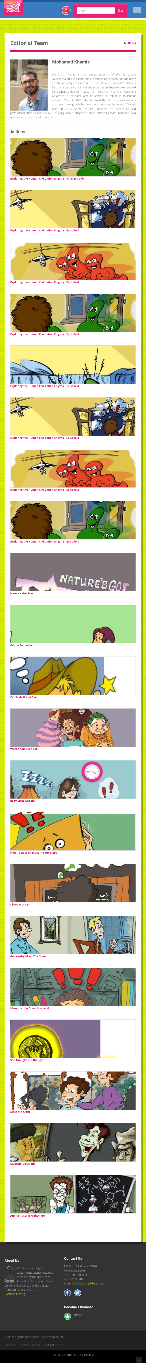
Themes (24, 1345)
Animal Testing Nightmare (27, 1215)
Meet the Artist (20, 1112)
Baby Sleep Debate (22, 801)
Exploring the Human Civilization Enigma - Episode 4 (44, 386)
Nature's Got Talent (23, 593)
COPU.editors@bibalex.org (87, 1283)
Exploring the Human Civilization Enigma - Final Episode (47, 178)
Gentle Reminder (21, 645)
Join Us (131, 43)
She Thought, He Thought (27, 1060)
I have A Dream (20, 904)
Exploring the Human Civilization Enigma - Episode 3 (44, 438)
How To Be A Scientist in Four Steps (33, 852)
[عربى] (67, 12)
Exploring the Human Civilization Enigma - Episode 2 (44, 489)
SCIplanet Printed (53, 1345)
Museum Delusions (22, 1164)
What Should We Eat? (24, 749)
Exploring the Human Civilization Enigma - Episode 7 (44, 230)
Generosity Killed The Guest (28, 956)
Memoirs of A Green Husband (29, 1008)
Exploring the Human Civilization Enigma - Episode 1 (44, 541)
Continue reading (15, 1294)
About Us (11, 1345)
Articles (35, 1345)
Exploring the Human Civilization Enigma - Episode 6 (44, 282)
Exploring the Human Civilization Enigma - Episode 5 (44, 334)
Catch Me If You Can (23, 697)
